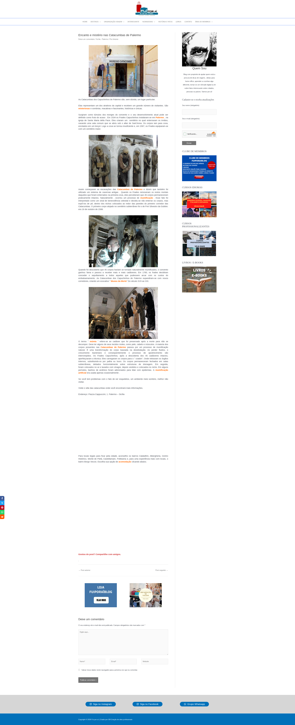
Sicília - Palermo (102, 39)
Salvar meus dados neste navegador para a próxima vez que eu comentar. (109, 670)
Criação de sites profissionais (121, 719)
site (88, 388)
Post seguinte (161, 570)
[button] (100, 21)
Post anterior (84, 570)
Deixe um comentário (86, 39)
